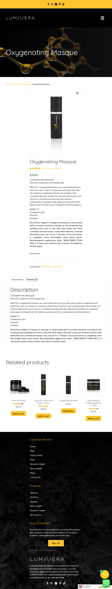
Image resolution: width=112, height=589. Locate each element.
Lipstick (33, 501)
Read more (68, 411)
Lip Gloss (34, 497)
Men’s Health (36, 468)
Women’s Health (37, 464)
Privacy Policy (36, 455)
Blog (32, 451)
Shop (32, 459)
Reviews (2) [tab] (32, 279)
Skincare (15, 84)
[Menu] (102, 18)
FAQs (32, 473)
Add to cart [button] (18, 413)
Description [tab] (17, 279)
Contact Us (35, 477)
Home (8, 84)
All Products (26, 84)
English (86, 586)
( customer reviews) (51, 168)
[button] (77, 93)
